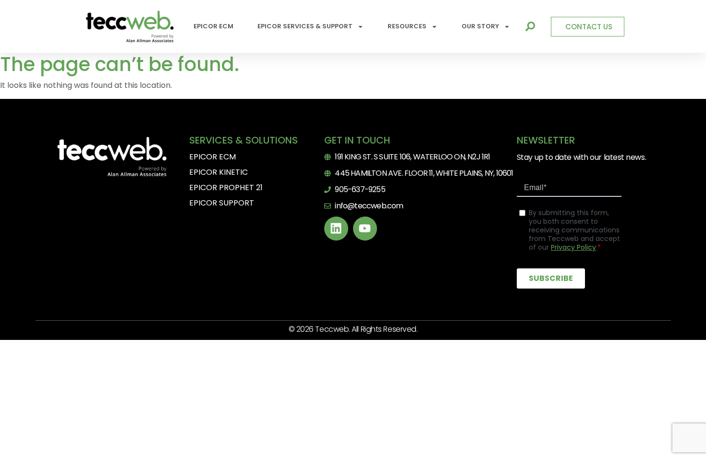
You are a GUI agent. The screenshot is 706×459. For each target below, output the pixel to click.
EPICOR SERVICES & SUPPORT (305, 26)
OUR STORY (480, 26)
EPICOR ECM (213, 26)
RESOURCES (407, 26)
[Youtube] (365, 229)
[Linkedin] (336, 229)
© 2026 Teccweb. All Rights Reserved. (353, 329)
